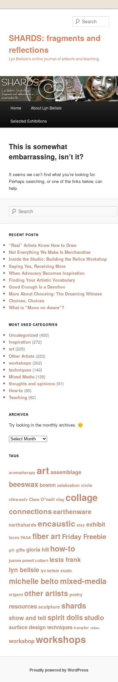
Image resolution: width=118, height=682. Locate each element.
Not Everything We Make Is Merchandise (49, 252)
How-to (16, 390)
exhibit (95, 524)
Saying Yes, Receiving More (37, 266)
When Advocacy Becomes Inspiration (47, 273)
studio (94, 617)
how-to (62, 548)
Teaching (18, 397)
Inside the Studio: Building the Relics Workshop (58, 259)
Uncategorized (23, 335)
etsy (81, 525)
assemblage (65, 472)
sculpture (49, 606)
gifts (20, 550)
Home (15, 107)
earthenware (72, 511)
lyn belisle (24, 569)
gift (12, 550)
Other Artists (21, 356)
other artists (46, 593)
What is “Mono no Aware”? (36, 307)
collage (82, 497)
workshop (21, 641)
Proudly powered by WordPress (59, 670)
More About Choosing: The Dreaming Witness (55, 294)
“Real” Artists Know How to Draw (42, 245)
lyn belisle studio (56, 570)
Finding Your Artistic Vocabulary (42, 280)
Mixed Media (21, 376)
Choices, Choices (26, 300)
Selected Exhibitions (28, 121)
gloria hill (37, 549)
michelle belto (34, 580)
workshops (20, 363)
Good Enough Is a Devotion (37, 287)
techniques (20, 370)
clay (60, 499)
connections (30, 511)
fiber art (46, 536)
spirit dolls (65, 617)
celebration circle (74, 485)
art (11, 349)
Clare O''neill (42, 499)
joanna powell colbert (28, 560)
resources (23, 606)
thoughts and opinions (32, 383)
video (95, 627)
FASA (26, 537)
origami (16, 594)
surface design (27, 627)
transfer (81, 628)
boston (48, 485)
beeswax (23, 484)
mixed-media (83, 580)
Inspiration (20, 342)
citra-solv (18, 499)
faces (14, 537)
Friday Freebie (84, 536)
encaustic (56, 523)
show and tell (27, 617)
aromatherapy (22, 472)
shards (73, 605)
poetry (75, 594)
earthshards (22, 524)
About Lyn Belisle (46, 107)
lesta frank (65, 559)
